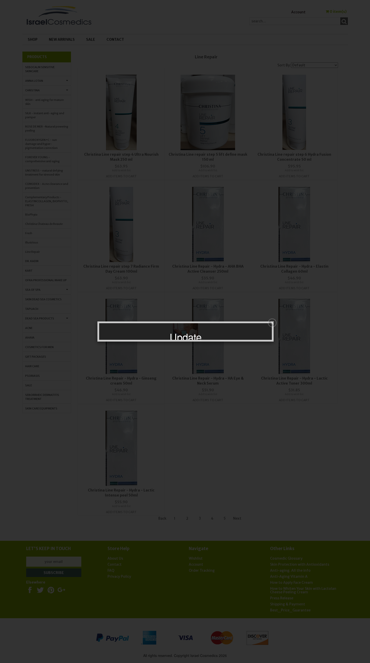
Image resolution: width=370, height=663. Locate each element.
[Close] (272, 322)
